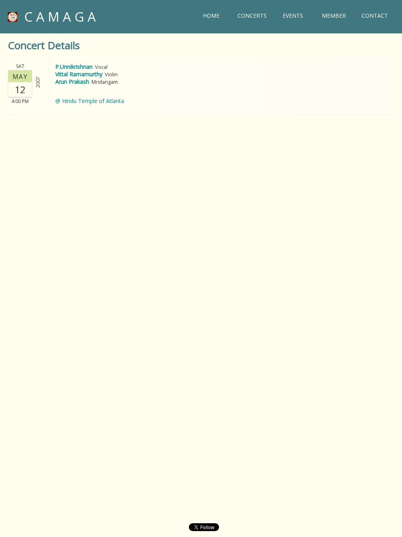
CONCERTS (252, 15)
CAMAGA (58, 17)
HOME (211, 15)
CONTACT (375, 15)
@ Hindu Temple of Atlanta (89, 101)
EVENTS (293, 15)
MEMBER (334, 15)
